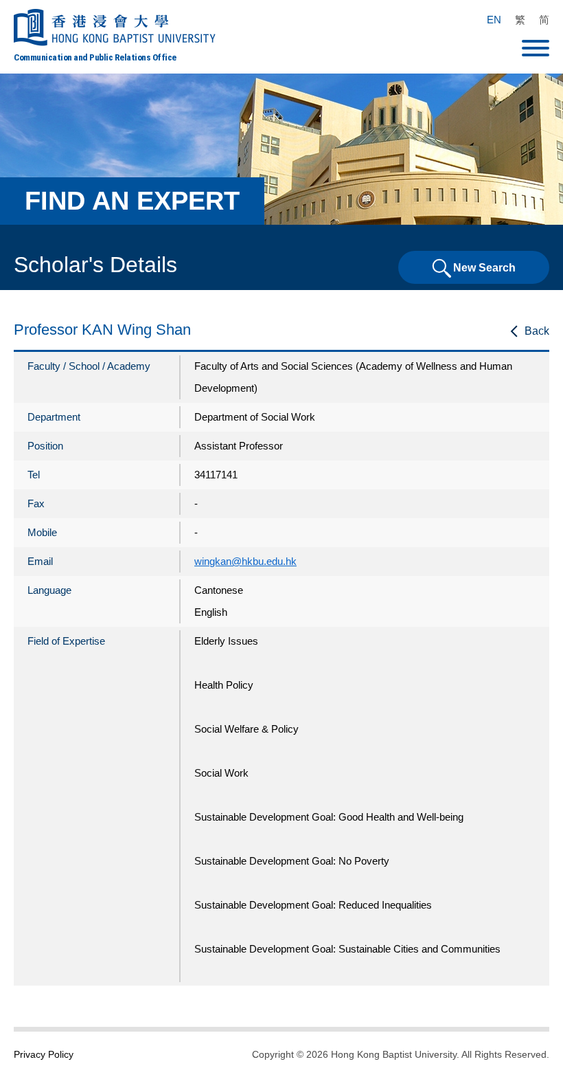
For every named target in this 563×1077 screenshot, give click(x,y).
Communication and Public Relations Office (95, 57)
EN (494, 19)
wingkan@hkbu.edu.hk (245, 561)
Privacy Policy (43, 1054)
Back (537, 331)
